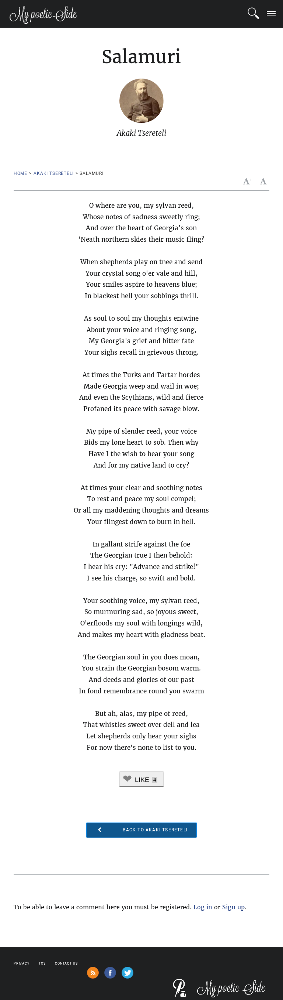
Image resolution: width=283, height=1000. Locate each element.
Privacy (21, 963)
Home (20, 173)
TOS (42, 963)
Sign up (233, 907)
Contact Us (66, 963)
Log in (202, 907)
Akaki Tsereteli (54, 173)
